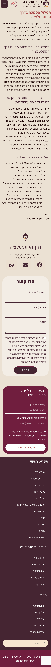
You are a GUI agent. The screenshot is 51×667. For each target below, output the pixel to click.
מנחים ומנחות (38, 511)
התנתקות (39, 584)
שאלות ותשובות (37, 537)
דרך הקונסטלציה (37, 478)
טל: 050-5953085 (25, 257)
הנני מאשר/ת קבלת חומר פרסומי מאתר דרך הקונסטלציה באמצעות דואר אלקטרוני (27, 435)
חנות (43, 518)
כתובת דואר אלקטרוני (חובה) (31, 418)
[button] (4, 4)
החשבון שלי (38, 571)
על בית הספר (38, 492)
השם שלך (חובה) (37, 292)
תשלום (40, 619)
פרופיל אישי (37, 564)
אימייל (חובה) (39, 307)
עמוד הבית (40, 472)
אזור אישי (39, 558)
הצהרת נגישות (37, 632)
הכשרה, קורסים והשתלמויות (31, 505)
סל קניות (39, 612)
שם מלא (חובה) (38, 404)
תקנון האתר (38, 625)
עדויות (42, 531)
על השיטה (40, 485)
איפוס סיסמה (37, 577)
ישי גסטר (40, 524)
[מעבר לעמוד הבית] (46, 4)
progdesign (22, 661)
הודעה (43, 322)
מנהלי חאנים (39, 498)
